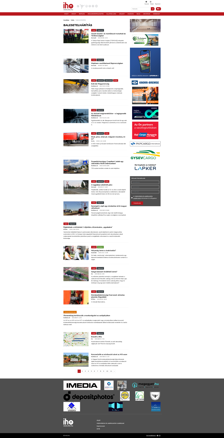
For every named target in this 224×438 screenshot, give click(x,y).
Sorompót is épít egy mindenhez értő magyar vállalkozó (109, 207)
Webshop (156, 14)
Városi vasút (108, 80)
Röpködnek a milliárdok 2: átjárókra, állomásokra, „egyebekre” (87, 227)
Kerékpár (100, 247)
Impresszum (101, 426)
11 (111, 371)
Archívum (146, 14)
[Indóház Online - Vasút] (78, 6)
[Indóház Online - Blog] (90, 6)
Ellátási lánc (111, 14)
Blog (138, 14)
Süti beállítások (151, 436)
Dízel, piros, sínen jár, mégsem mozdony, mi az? (108, 138)
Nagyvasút (100, 30)
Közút (74, 14)
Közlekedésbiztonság (70, 312)
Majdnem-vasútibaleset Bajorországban (107, 63)
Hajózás (131, 14)
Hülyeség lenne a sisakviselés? (103, 250)
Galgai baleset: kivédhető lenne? (104, 272)
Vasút (66, 14)
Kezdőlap (66, 20)
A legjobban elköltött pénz (101, 185)
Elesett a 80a (96, 337)
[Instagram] (150, 1)
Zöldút (122, 14)
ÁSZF (98, 420)
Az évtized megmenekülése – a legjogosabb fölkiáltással (108, 114)
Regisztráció (157, 4)
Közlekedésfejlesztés (96, 14)
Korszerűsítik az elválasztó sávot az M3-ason (109, 354)
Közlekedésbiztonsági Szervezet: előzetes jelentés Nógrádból (108, 296)
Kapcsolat (147, 4)
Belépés (152, 4)
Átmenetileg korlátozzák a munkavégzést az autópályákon (86, 315)
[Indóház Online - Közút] (86, 6)
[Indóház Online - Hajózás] (96, 6)
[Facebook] (146, 1)
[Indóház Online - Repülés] (82, 6)
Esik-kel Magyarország (100, 84)
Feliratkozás (137, 203)
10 (107, 371)
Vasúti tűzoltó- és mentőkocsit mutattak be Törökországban (108, 35)
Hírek (72, 20)
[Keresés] (153, 9)
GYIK (98, 429)
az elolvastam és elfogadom (145, 197)
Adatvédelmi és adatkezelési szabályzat (110, 423)
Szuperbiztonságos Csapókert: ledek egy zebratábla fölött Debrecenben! (107, 162)
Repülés (82, 14)
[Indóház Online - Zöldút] (93, 6)
